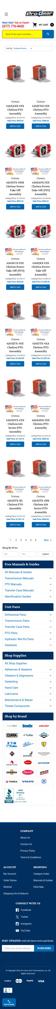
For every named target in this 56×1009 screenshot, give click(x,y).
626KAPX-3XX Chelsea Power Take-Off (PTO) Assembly (41, 188)
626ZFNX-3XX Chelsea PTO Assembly (40, 109)
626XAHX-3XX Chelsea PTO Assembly (15, 109)
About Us (25, 837)
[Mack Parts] (27, 754)
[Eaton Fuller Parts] (11, 744)
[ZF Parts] (43, 781)
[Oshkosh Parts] (11, 772)
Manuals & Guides (43, 880)
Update (45, 554)
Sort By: (9, 48)
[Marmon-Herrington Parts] (43, 754)
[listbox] (23, 48)
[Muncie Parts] (27, 762)
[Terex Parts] (11, 781)
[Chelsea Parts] (43, 726)
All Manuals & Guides (18, 572)
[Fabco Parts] (27, 744)
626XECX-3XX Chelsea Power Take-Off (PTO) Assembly (15, 268)
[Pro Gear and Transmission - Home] (39, 13)
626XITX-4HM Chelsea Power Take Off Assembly (15, 188)
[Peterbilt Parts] (27, 772)
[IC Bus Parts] (43, 744)
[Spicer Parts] (43, 772)
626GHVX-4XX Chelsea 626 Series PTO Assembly (15, 426)
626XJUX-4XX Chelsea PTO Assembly (15, 347)
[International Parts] (11, 754)
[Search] (48, 34)
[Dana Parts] (43, 735)
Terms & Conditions (30, 857)
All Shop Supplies (16, 663)
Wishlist (7, 887)
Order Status (10, 880)
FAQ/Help (38, 887)
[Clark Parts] (11, 735)
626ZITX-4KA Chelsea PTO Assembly (40, 347)
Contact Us (26, 844)
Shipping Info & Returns (15, 893)
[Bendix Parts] (27, 726)
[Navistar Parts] (43, 763)
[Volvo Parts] (27, 781)
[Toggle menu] (6, 14)
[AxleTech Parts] (11, 726)
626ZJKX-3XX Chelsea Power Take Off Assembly (41, 268)
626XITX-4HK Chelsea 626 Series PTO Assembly (40, 506)
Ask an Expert (22, 22)
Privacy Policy (27, 850)
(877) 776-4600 (13, 26)
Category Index (41, 873)
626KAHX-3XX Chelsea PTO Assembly (41, 424)
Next (46, 540)
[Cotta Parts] (27, 735)
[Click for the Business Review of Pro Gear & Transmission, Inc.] (28, 796)
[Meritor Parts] (11, 763)
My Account (9, 873)
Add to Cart (15, 126)
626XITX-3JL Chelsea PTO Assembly (15, 504)
